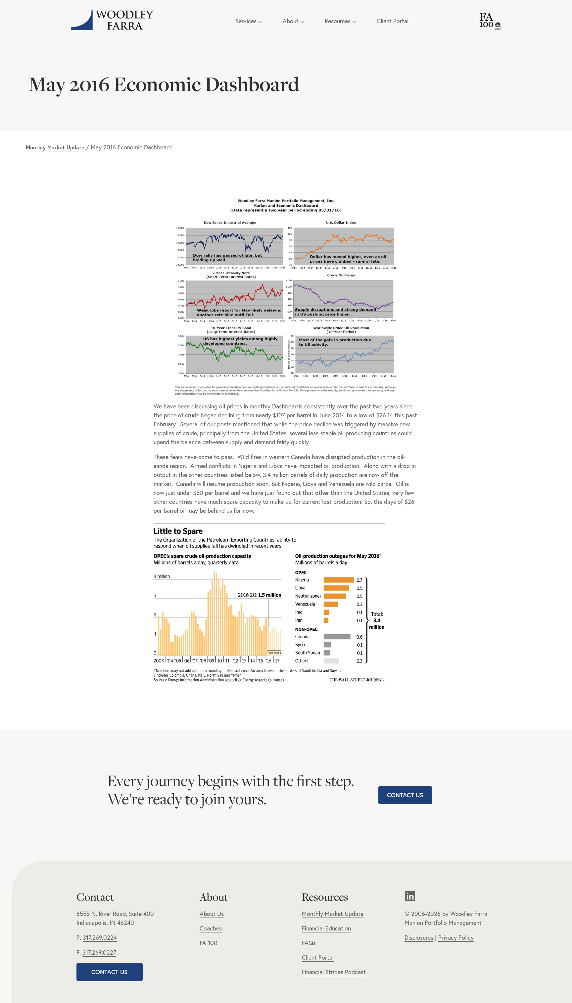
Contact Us (405, 795)
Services (246, 21)
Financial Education (326, 928)
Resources (338, 21)
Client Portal (392, 21)
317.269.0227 (99, 952)
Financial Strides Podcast (334, 972)
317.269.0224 (100, 937)
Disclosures (419, 937)
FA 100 (208, 943)
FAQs (309, 943)
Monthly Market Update (55, 147)
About (291, 21)
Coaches (211, 928)
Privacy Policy (456, 937)
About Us (212, 914)
